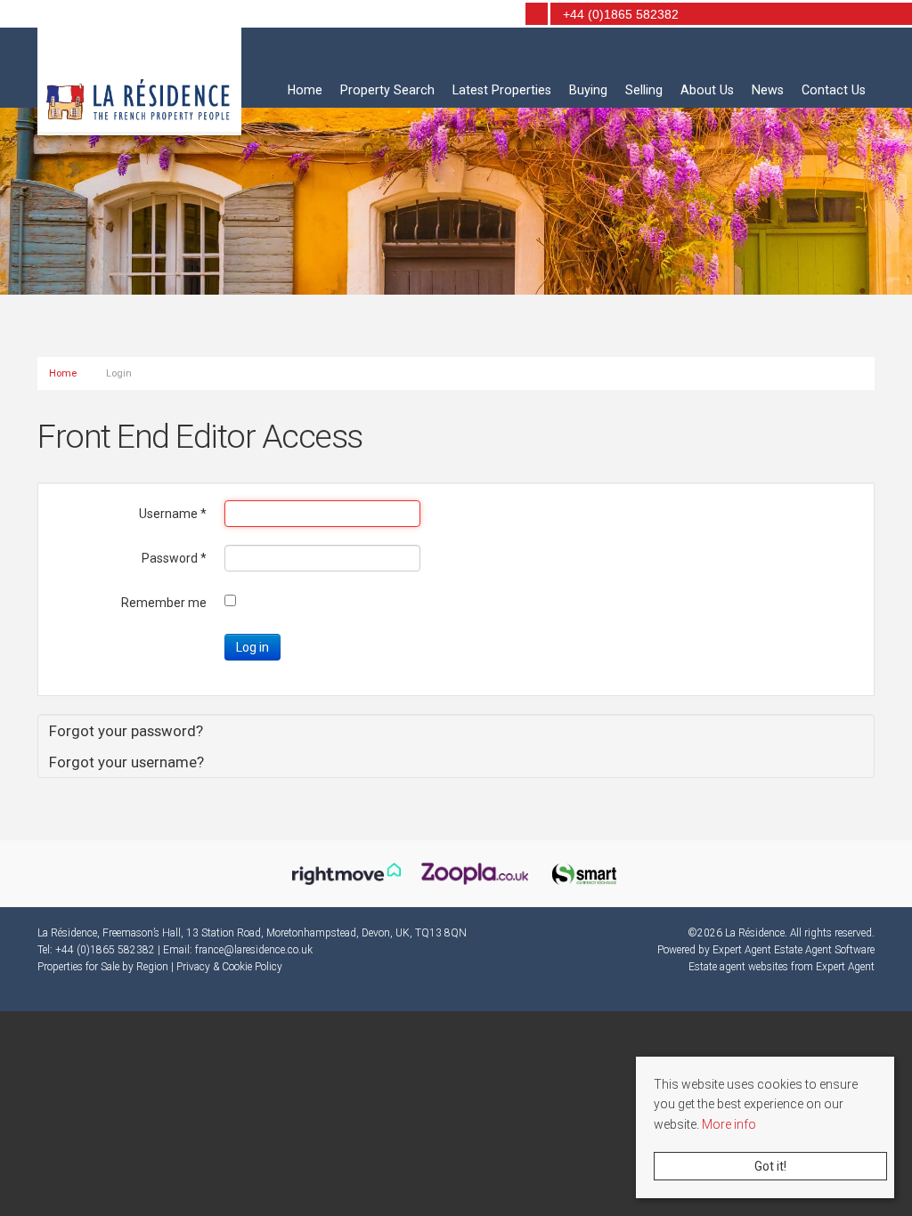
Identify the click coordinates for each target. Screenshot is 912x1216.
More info (729, 1124)
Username (173, 514)
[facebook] (478, 15)
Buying (588, 90)
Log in (252, 647)
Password (174, 558)
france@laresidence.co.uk (254, 950)
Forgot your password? (126, 731)
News (768, 90)
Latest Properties (501, 90)
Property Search (387, 90)
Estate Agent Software (824, 950)
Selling (644, 90)
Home (305, 90)
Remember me (164, 603)
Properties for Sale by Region (102, 967)
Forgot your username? (126, 762)
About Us (707, 90)
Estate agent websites (738, 967)
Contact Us (834, 90)
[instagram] (503, 15)
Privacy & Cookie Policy (229, 967)
